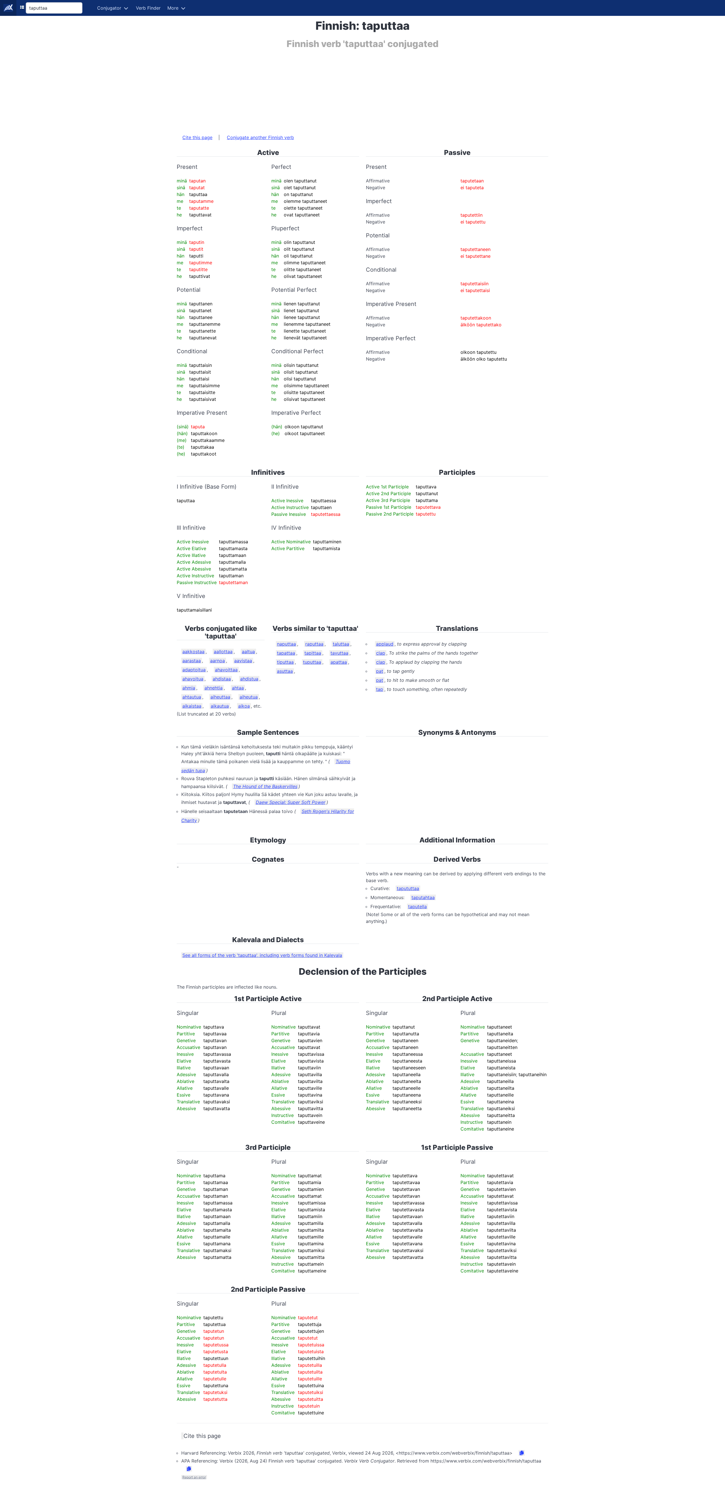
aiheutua (249, 697)
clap (380, 653)
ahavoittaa (226, 669)
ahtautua (191, 697)
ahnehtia (213, 688)
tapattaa (286, 653)
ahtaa (238, 688)
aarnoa (217, 660)
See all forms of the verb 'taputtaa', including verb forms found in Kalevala (262, 955)
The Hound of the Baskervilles (265, 786)
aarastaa (191, 660)
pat (379, 671)
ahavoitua (192, 679)
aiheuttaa (220, 697)
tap (379, 689)
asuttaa (285, 671)
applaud (384, 644)
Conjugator (109, 8)
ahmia (188, 688)
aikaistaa (191, 706)
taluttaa (341, 644)
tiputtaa (285, 662)
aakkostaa (193, 651)
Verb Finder (148, 8)
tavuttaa (339, 653)
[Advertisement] (347, 88)
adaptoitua (194, 669)
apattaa (338, 662)
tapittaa (312, 653)
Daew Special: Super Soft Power (290, 802)
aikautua (220, 706)
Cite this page (197, 137)
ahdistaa (222, 679)
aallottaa (223, 651)
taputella (417, 906)
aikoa (244, 706)
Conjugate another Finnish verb (260, 137)
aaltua (248, 651)
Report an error (194, 1477)
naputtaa (286, 644)
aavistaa (243, 660)
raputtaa (314, 644)
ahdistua (249, 679)
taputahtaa (423, 897)
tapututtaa (408, 888)
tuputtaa (312, 662)
